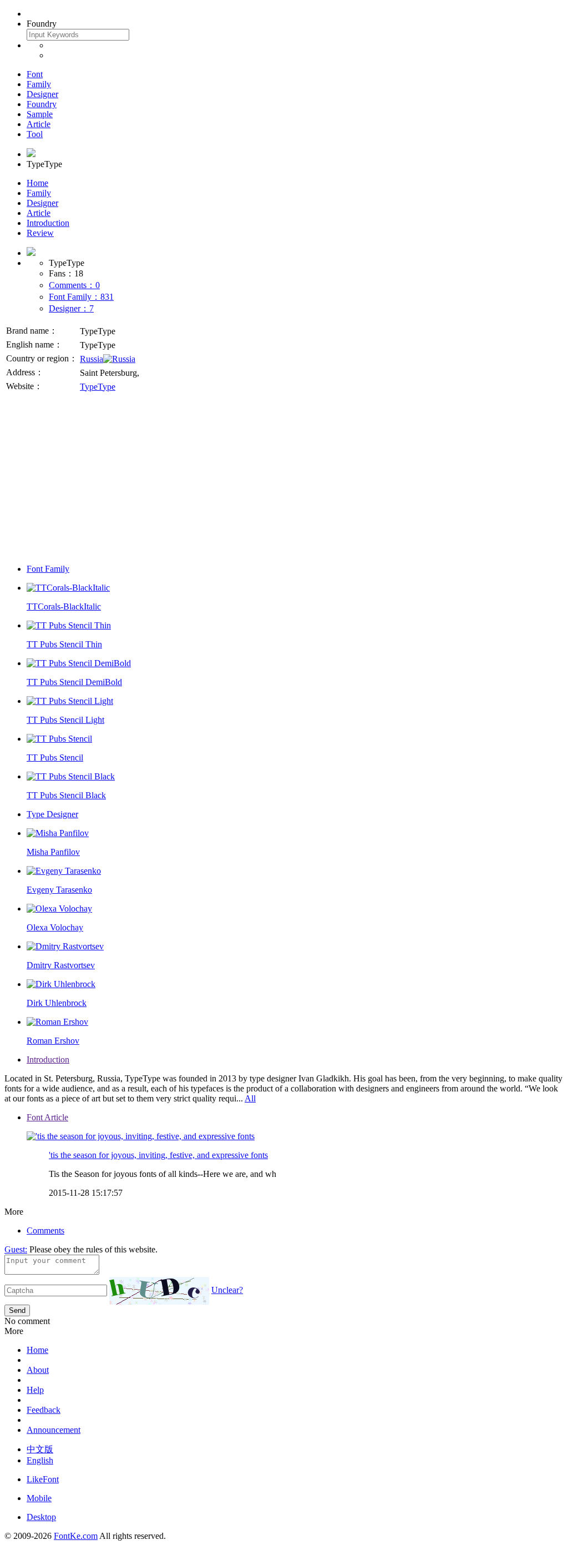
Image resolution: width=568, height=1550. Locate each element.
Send (17, 1310)
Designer (42, 94)
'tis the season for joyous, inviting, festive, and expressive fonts (158, 1155)
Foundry (42, 104)
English (40, 1460)
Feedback (43, 1410)
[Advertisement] (284, 477)
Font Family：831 (81, 296)
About (38, 1370)
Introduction (48, 223)
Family (39, 84)
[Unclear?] (159, 1291)
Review (40, 233)
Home (37, 183)
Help (35, 1390)
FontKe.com (76, 1536)
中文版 (40, 1449)
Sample (40, 114)
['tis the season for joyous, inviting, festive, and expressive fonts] (141, 1136)
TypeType (97, 386)
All (250, 1098)
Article (38, 124)
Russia (91, 359)
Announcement (53, 1430)
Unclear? (227, 1290)
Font (35, 74)
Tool (35, 134)
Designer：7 (71, 308)
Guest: (15, 1249)
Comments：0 (74, 285)
